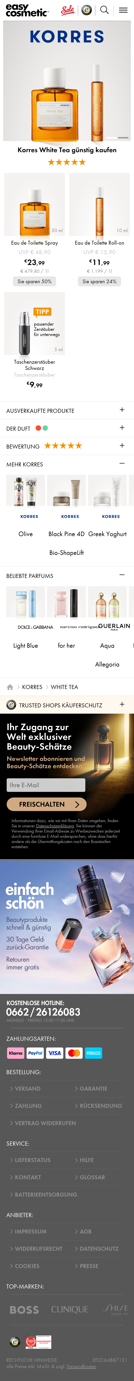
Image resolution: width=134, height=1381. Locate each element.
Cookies (27, 1266)
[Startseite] (9, 687)
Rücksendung (101, 1106)
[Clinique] (70, 1309)
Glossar (92, 1177)
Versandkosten (81, 1366)
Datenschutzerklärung (55, 826)
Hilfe (87, 1160)
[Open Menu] (29, 10)
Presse (89, 1266)
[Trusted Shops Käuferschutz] (14, 1342)
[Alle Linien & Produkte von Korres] (67, 36)
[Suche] (104, 10)
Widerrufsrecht (38, 1248)
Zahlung (28, 1106)
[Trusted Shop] (86, 10)
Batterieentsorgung (46, 1194)
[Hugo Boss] (24, 1310)
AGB (86, 1231)
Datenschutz (99, 1248)
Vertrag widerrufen (45, 1123)
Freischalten (42, 804)
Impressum (31, 1231)
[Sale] (68, 10)
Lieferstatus (33, 1160)
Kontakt (28, 1177)
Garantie (93, 1088)
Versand (28, 1088)
